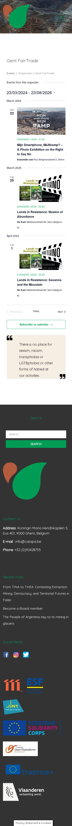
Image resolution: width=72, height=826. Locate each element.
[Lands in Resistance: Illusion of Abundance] (41, 188)
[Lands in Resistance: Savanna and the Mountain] (41, 256)
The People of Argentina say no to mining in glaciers (36, 620)
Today (36, 311)
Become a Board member (23, 608)
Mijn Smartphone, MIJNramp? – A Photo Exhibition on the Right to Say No (40, 149)
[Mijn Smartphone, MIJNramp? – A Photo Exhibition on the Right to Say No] (41, 121)
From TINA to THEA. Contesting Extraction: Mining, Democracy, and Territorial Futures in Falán (36, 593)
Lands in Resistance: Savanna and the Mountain (39, 282)
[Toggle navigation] (61, 18)
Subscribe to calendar (34, 324)
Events (11, 73)
